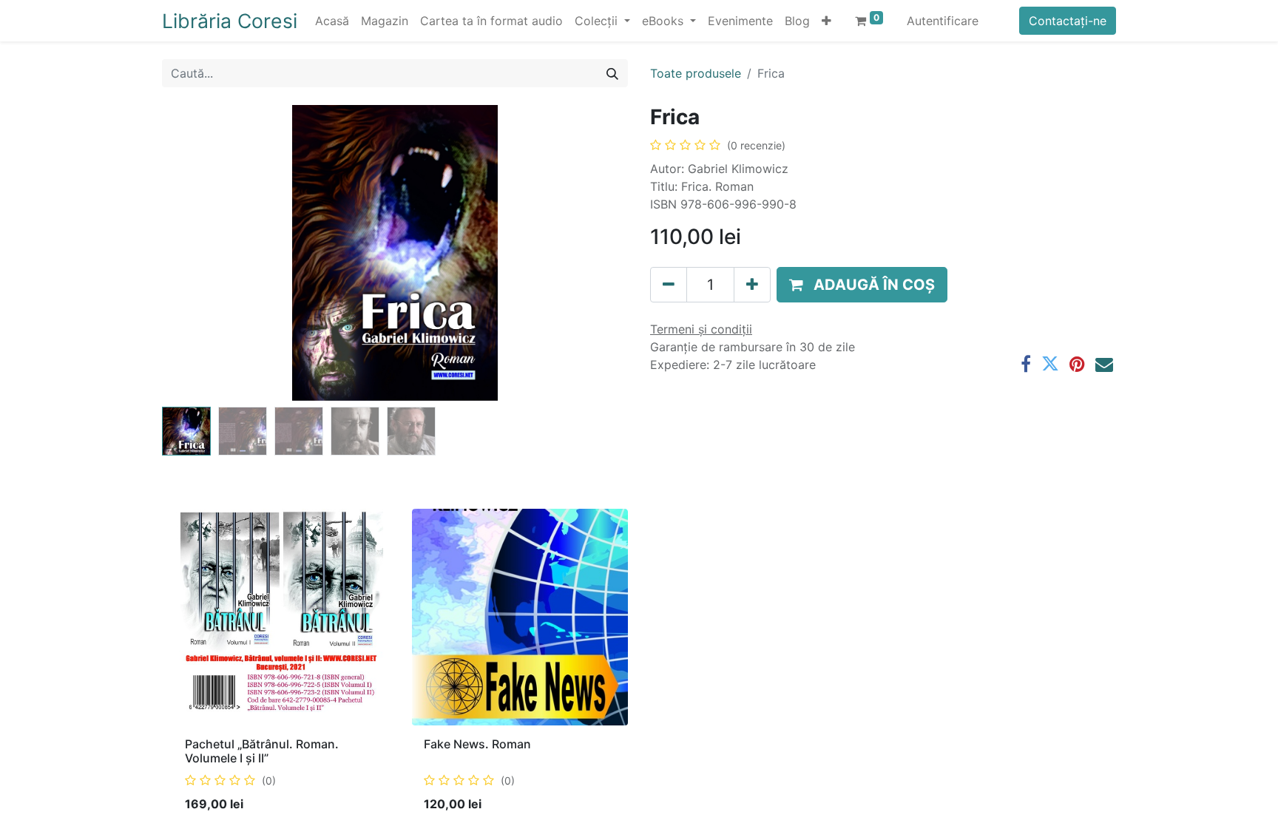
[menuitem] (332, 20)
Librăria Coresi (229, 21)
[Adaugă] (752, 284)
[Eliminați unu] (668, 284)
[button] (826, 20)
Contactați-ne (1067, 20)
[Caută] (612, 73)
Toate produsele (695, 73)
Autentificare (942, 20)
